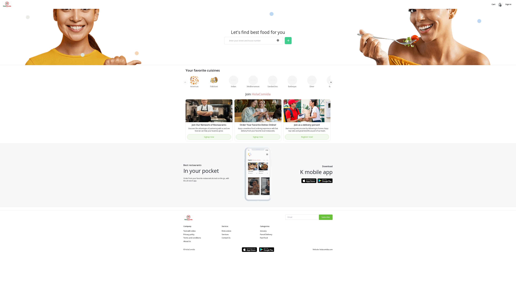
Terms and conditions (192, 238)
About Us (187, 241)
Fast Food (264, 238)
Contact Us (226, 238)
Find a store (226, 231)
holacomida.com (326, 249)
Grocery (263, 231)
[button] (331, 82)
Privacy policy (188, 234)
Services (225, 234)
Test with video (189, 231)
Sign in (508, 4)
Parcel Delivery (266, 234)
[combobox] (253, 40)
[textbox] (250, 40)
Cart (494, 4)
